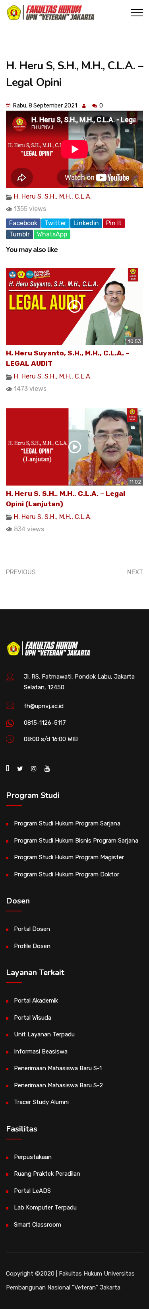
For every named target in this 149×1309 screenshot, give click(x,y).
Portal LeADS (32, 1190)
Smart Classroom (37, 1224)
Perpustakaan (33, 1157)
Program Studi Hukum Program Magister (69, 857)
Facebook (23, 223)
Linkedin (86, 223)
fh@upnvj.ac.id (44, 706)
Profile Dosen (32, 946)
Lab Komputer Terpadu (45, 1207)
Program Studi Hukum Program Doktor (66, 874)
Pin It (114, 223)
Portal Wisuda (32, 1017)
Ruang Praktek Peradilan (47, 1173)
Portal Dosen (32, 928)
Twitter (55, 223)
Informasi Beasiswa (41, 1051)
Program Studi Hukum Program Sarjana (67, 823)
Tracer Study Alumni (41, 1102)
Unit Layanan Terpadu (44, 1034)
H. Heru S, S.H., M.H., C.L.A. (53, 196)
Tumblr (19, 234)
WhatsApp (52, 234)
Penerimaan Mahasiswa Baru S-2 (58, 1085)
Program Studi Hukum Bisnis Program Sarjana (76, 840)
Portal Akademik (36, 1000)
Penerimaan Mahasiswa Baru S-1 (58, 1068)
